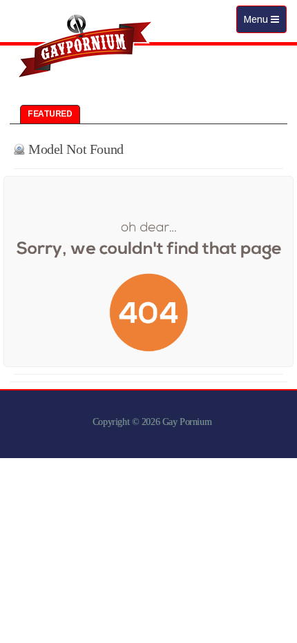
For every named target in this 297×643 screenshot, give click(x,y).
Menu (265, 23)
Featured (50, 114)
